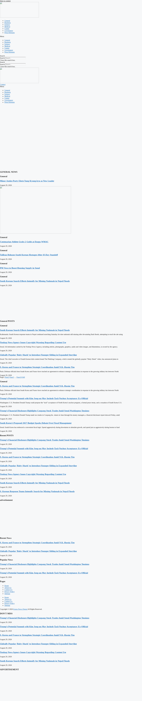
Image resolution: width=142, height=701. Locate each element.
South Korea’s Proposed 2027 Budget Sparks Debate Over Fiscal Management (35, 423)
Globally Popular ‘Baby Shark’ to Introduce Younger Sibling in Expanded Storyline (38, 355)
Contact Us (8, 590)
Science (7, 25)
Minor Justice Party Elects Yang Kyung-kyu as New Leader (27, 181)
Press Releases (9, 33)
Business (7, 23)
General (7, 21)
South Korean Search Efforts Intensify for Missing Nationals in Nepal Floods (35, 281)
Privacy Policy (9, 592)
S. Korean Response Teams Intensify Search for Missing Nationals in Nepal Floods (37, 491)
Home (6, 586)
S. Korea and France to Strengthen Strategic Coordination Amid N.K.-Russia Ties (37, 367)
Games (6, 29)
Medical (7, 27)
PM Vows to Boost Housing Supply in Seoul (20, 268)
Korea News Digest (20, 609)
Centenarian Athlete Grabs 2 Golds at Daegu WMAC (24, 242)
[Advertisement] (66, 120)
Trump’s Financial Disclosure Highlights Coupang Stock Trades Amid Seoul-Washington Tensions (44, 411)
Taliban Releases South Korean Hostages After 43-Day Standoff (29, 255)
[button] (71, 36)
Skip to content (5, 1)
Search (2, 58)
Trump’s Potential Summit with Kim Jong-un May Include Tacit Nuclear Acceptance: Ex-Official (44, 398)
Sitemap (7, 594)
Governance (8, 31)
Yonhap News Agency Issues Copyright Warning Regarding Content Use (33, 342)
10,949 (21, 377)
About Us (7, 588)
